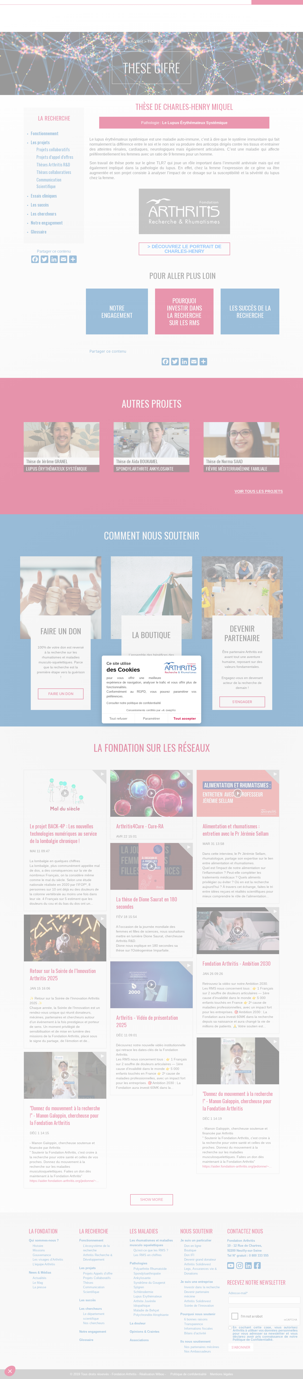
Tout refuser (118, 718)
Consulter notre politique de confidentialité (134, 703)
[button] (10, 1371)
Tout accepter (185, 718)
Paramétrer (151, 718)
